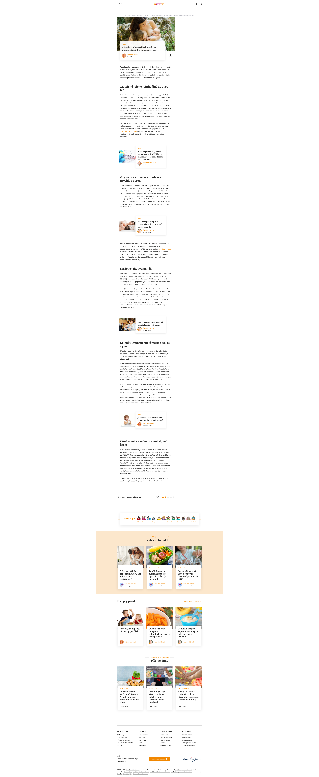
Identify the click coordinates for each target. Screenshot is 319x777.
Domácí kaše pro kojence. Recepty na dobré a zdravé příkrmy (188, 632)
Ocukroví (136, 774)
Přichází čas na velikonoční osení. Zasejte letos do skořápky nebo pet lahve (129, 697)
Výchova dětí (182, 568)
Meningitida (142, 745)
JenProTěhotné (144, 772)
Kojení (147, 15)
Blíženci (173, 522)
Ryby (153, 522)
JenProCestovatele (185, 772)
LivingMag (129, 774)
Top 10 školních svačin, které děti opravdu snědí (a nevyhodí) (157, 575)
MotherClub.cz (125, 15)
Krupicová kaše (165, 740)
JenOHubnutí (143, 774)
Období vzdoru (187, 735)
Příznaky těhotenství (123, 740)
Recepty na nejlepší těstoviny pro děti (130, 630)
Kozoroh (183, 522)
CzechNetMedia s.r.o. (132, 770)
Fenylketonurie (143, 735)
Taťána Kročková (132, 55)
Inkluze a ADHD (187, 740)
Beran (143, 522)
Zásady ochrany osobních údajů (127, 759)
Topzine (162, 772)
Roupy (141, 743)
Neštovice (142, 737)
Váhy (138, 522)
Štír (149, 522)
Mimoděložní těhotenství (125, 743)
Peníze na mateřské (126, 568)
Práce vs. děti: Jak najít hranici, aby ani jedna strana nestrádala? (130, 575)
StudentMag (175, 772)
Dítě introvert (186, 737)
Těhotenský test (122, 737)
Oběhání (135, 772)
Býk (178, 522)
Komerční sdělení (130, 584)
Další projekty (121, 761)
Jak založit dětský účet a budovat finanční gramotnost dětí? (188, 575)
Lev (163, 522)
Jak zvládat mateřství (135, 15)
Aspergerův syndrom (189, 743)
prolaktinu (124, 131)
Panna (188, 522)
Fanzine (167, 772)
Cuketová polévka (166, 745)
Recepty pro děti (154, 568)
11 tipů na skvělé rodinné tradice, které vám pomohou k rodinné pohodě (188, 695)
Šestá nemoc (143, 740)
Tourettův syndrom (188, 745)
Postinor (119, 745)
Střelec (159, 522)
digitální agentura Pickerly (183, 770)
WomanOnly (128, 772)
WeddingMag (121, 774)
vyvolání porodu (165, 249)
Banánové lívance (166, 737)
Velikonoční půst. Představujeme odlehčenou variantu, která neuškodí (158, 697)
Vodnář (193, 522)
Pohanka (163, 743)
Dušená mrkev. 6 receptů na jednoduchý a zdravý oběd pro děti (159, 632)
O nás (119, 756)
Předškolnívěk (154, 772)
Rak (168, 522)
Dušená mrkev (165, 735)
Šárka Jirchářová (159, 642)
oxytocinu (133, 131)
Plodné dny (120, 735)
